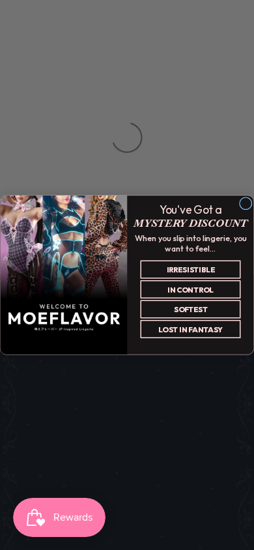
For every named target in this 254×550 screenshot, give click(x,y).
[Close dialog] (246, 204)
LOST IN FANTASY (190, 329)
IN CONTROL (190, 290)
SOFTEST (191, 309)
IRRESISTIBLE (191, 269)
